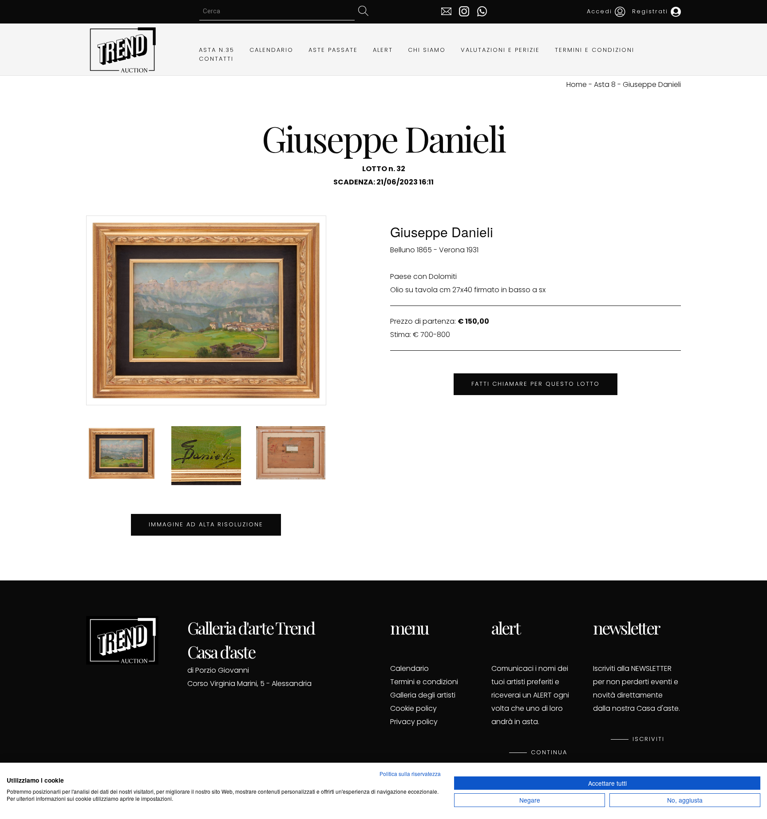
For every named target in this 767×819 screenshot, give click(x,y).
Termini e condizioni (424, 682)
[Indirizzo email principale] (446, 10)
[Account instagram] (462, 10)
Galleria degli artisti (422, 695)
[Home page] (122, 48)
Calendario (409, 668)
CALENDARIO (271, 50)
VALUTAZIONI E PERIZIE (500, 50)
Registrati (651, 11)
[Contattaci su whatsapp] (479, 10)
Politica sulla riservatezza (410, 773)
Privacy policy (414, 722)
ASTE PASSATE (333, 50)
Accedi (601, 11)
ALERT (383, 50)
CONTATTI (216, 59)
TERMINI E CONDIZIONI (594, 50)
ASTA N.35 (216, 50)
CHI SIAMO (427, 50)
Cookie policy (413, 708)
